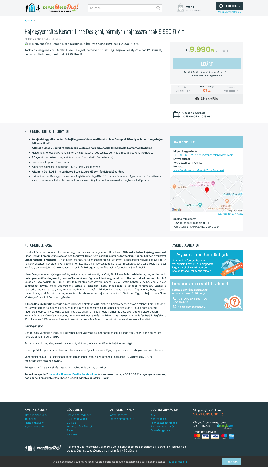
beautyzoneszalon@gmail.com (215, 154)
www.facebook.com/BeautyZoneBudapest (198, 170)
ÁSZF (154, 414)
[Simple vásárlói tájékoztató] (225, 426)
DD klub (71, 422)
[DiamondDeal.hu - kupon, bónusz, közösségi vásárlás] (52, 8)
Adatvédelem (159, 418)
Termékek (30, 418)
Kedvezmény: (207, 87)
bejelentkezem (232, 5)
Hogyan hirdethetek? (121, 418)
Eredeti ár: (183, 87)
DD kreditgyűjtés (77, 418)
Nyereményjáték (34, 426)
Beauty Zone (182, 141)
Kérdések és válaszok (80, 426)
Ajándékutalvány (34, 422)
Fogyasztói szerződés (164, 422)
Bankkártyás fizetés (162, 426)
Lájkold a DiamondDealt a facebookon (73, 374)
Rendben (232, 462)
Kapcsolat (73, 434)
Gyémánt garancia (162, 430)
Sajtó (70, 430)
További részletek (177, 461)
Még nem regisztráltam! (230, 12)
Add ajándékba (208, 99)
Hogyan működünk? (79, 414)
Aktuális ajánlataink (36, 414)
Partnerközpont (118, 414)
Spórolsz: (231, 87)
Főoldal (28, 20)
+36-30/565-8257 (184, 154)
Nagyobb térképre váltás (230, 213)
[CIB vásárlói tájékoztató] (202, 426)
